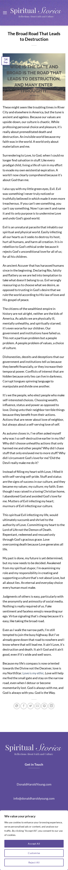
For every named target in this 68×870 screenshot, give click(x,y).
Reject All (34, 862)
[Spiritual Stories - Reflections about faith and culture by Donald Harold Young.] (36, 13)
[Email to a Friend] (37, 706)
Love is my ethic (33, 673)
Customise (34, 853)
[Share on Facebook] (23, 706)
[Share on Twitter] (30, 706)
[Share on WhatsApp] (17, 706)
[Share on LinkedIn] (51, 706)
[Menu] (5, 12)
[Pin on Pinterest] (44, 706)
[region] (34, 840)
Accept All (34, 843)
